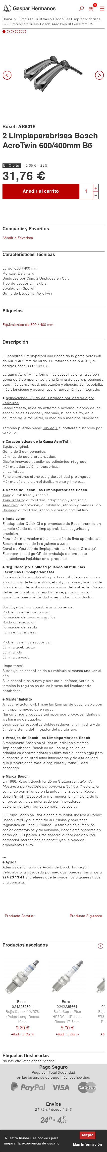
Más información (87, 1144)
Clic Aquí (50, 428)
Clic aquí (88, 549)
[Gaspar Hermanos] (34, 8)
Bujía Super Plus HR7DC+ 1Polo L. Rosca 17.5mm (67, 1017)
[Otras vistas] (8, 77)
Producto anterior (20, 916)
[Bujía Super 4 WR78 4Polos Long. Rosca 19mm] (22, 977)
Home (7, 19)
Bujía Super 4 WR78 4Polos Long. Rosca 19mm (22, 1017)
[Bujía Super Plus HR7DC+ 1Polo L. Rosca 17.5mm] (67, 977)
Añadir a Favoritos (17, 238)
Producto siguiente (86, 916)
